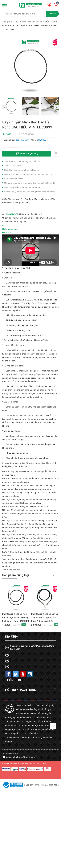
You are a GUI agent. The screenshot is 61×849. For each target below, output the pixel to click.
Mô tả (5, 225)
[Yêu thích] (56, 154)
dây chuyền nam (10, 221)
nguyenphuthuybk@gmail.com (20, 757)
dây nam (23, 221)
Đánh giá (6, 232)
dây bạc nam (11, 218)
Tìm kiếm (52, 14)
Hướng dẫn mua (10, 229)
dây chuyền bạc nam (45, 218)
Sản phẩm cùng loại (15, 575)
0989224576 (12, 214)
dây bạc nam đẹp (26, 218)
